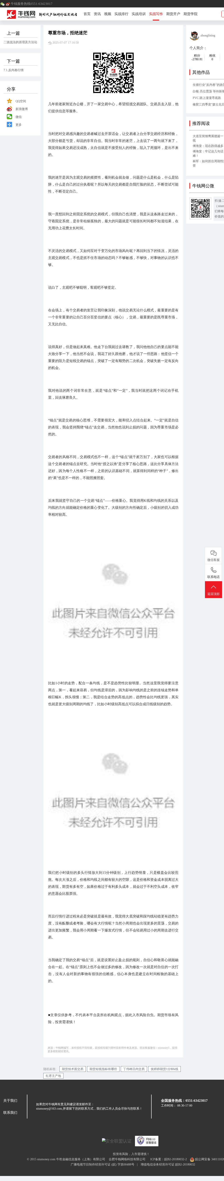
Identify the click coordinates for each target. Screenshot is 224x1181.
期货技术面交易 (72, 1069)
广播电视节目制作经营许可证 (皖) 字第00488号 (104, 1164)
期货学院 (191, 14)
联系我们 (10, 1112)
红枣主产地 (53, 1076)
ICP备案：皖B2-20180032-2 (168, 1159)
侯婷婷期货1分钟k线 (164, 1069)
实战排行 (121, 14)
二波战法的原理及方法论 (20, 42)
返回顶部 (213, 594)
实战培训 (139, 14)
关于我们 (10, 1100)
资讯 (97, 14)
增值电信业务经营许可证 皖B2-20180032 (168, 1164)
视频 (107, 14)
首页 (87, 14)
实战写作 (156, 14)
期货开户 (173, 14)
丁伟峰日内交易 (134, 1069)
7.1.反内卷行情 (14, 70)
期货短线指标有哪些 (103, 1069)
